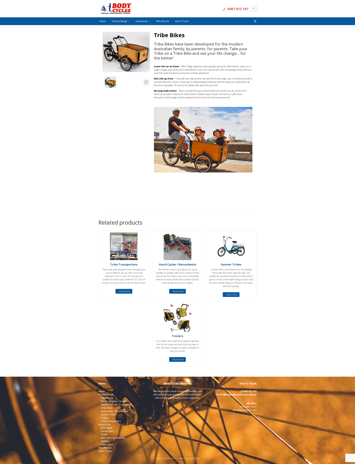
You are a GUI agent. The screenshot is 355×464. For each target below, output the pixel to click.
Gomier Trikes (108, 414)
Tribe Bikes (107, 407)
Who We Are (162, 21)
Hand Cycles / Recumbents (114, 411)
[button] (146, 52)
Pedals (104, 434)
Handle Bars (107, 431)
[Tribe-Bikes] (126, 52)
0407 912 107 (237, 9)
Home (102, 21)
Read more (124, 291)
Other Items (107, 444)
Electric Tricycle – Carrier (113, 401)
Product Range (119, 21)
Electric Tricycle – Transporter (116, 404)
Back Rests (106, 427)
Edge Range (107, 397)
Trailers (105, 417)
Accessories (142, 21)
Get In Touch (182, 21)
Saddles (105, 441)
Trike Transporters (111, 421)
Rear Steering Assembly (113, 437)
